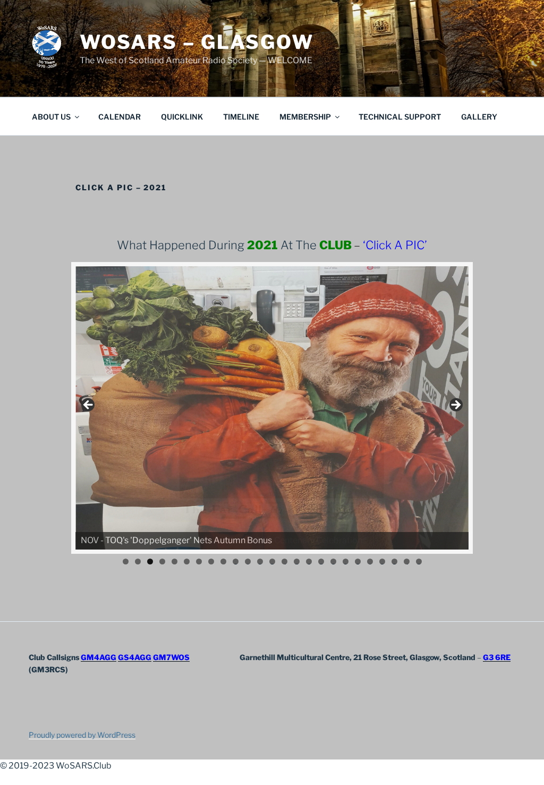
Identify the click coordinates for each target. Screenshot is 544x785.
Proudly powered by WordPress (82, 734)
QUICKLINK (182, 116)
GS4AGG (134, 657)
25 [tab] (419, 561)
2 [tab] (138, 561)
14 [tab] (284, 561)
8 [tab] (211, 561)
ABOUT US (51, 116)
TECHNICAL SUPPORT (400, 116)
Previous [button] (89, 405)
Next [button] (455, 405)
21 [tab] (370, 561)
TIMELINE (241, 116)
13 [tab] (272, 561)
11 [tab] (248, 561)
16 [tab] (309, 561)
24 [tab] (407, 561)
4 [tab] (162, 561)
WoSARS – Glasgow (197, 42)
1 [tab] (126, 561)
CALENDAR (119, 116)
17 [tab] (321, 561)
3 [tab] (150, 561)
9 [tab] (223, 561)
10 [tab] (236, 561)
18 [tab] (333, 561)
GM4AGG (98, 657)
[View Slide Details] (272, 408)
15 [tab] (297, 561)
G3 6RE (497, 657)
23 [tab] (394, 561)
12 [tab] (260, 561)
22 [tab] (382, 561)
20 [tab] (358, 561)
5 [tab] (174, 561)
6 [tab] (187, 561)
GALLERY (479, 116)
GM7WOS (171, 657)
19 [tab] (345, 561)
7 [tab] (199, 561)
